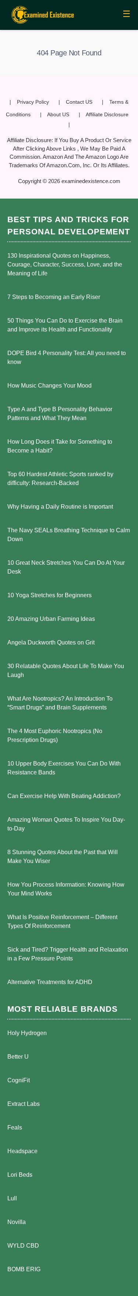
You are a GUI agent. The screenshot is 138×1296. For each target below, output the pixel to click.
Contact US (79, 102)
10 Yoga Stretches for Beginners (49, 595)
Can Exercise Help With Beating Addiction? (64, 796)
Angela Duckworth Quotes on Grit (51, 642)
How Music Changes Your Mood (49, 385)
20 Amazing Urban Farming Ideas (51, 619)
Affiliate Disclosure (107, 114)
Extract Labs (23, 1104)
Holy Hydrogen (27, 1033)
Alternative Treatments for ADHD (49, 982)
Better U (18, 1056)
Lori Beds (19, 1175)
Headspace (22, 1151)
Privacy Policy (33, 102)
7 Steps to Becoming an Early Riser (53, 297)
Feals (14, 1127)
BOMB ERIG (23, 1269)
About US (58, 114)
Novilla (16, 1222)
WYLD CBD (23, 1245)
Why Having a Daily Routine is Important (60, 506)
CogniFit (18, 1080)
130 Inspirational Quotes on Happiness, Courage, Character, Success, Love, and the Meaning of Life (64, 264)
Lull (12, 1198)
